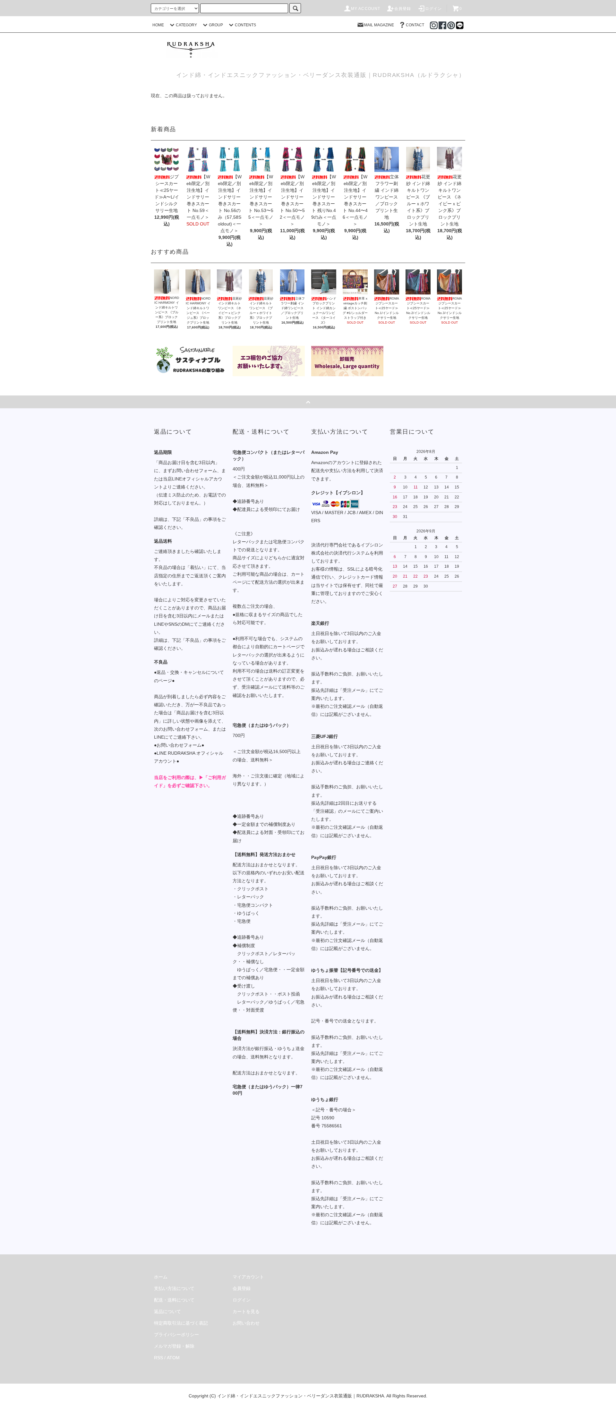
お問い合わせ (246, 1323)
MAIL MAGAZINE (379, 25)
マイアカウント (248, 1276)
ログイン (433, 8)
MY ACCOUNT (366, 8)
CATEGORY (186, 25)
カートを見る (246, 1311)
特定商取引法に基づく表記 (181, 1323)
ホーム (160, 1276)
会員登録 (402, 8)
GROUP (216, 25)
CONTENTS (245, 25)
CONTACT (415, 25)
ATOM (173, 1357)
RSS (158, 1357)
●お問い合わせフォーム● (179, 745)
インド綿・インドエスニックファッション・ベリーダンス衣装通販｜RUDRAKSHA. (301, 1395)
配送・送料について (174, 1299)
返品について (167, 1311)
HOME (158, 25)
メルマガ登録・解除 (174, 1346)
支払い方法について (174, 1288)
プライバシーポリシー (176, 1334)
